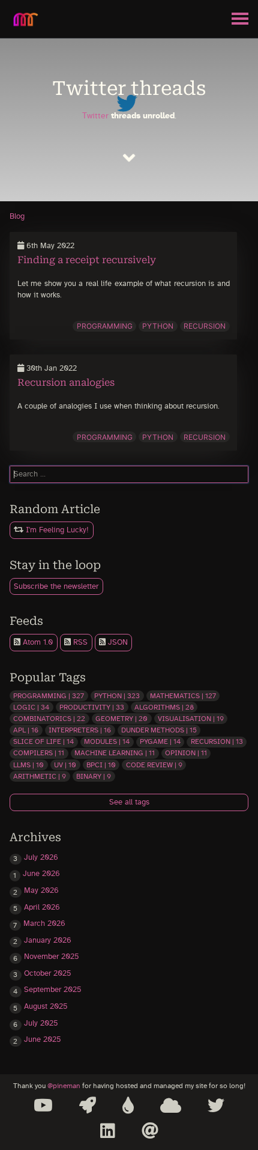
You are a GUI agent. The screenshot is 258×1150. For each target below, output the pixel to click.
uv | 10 (65, 764)
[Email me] (150, 1131)
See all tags (129, 802)
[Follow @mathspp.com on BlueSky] (170, 1105)
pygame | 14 (160, 741)
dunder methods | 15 (159, 730)
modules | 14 (107, 741)
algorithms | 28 (164, 707)
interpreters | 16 (80, 730)
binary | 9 (93, 776)
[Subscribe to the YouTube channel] (43, 1105)
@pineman (63, 1086)
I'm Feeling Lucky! (56, 530)
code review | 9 (154, 764)
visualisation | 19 (191, 718)
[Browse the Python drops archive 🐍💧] (128, 1105)
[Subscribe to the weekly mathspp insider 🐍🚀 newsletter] (87, 1105)
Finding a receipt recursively (86, 260)
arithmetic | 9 (39, 776)
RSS (79, 642)
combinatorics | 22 (49, 718)
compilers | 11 (38, 752)
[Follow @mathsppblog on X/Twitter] (216, 1105)
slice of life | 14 (43, 741)
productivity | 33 (91, 707)
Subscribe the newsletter (56, 587)
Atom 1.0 (36, 642)
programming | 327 (48, 695)
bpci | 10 (101, 764)
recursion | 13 (217, 741)
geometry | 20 (121, 718)
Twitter (95, 115)
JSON (117, 642)
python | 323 (117, 695)
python (157, 325)
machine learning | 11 (114, 752)
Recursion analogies (66, 382)
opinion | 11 (186, 752)
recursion (205, 325)
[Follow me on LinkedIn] (107, 1131)
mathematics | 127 (183, 695)
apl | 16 (25, 730)
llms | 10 (28, 764)
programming (105, 325)
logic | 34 (31, 707)
